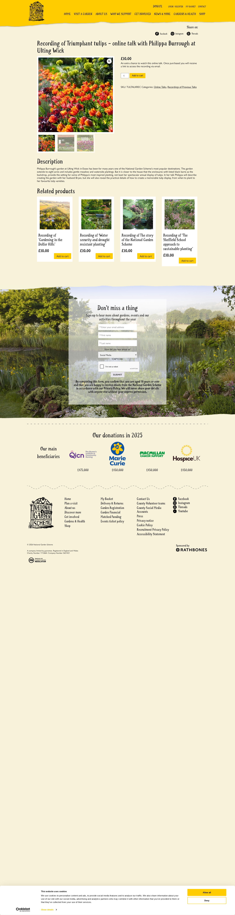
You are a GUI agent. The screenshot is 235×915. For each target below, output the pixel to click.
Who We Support (120, 14)
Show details (47, 909)
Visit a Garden (83, 14)
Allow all (207, 892)
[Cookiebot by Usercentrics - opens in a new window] (23, 910)
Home (67, 14)
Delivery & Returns (112, 503)
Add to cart (137, 75)
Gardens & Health (185, 14)
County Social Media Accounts (149, 510)
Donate (157, 6)
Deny (206, 900)
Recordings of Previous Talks (182, 87)
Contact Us (143, 499)
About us (69, 508)
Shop (202, 14)
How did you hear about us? (117, 349)
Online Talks (160, 87)
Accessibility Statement (151, 534)
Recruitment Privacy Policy (153, 530)
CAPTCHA (117, 359)
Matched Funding (111, 517)
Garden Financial (110, 512)
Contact (202, 6)
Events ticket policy (112, 521)
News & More (162, 14)
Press (140, 516)
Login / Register (175, 6)
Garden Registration (112, 508)
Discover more (72, 512)
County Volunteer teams (151, 503)
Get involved (142, 14)
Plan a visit (71, 503)
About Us (101, 14)
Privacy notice (145, 521)
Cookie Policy (145, 525)
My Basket (191, 6)
